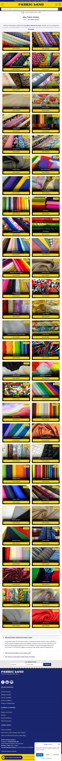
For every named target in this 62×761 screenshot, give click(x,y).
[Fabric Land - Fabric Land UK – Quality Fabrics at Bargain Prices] (31, 4)
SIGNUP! (47, 664)
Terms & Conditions (6, 700)
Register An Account (6, 712)
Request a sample (6, 694)
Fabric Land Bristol (6, 729)
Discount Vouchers (6, 721)
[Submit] (59, 9)
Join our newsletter (6, 697)
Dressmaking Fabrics (16, 645)
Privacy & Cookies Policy (47, 758)
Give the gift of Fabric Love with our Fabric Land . (31, 0)
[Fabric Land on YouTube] (7, 683)
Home (24, 19)
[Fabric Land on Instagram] (11, 683)
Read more (31, 29)
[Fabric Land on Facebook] (3, 683)
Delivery (3, 715)
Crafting (23, 647)
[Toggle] (3, 637)
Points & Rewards (6, 691)
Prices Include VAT (32, 12)
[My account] (56, 4)
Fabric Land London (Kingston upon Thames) (13, 732)
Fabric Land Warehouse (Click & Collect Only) (13, 735)
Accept (39, 754)
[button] (59, 744)
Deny (48, 754)
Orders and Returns (6, 718)
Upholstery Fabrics (46, 645)
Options (56, 754)
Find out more (19, 743)
